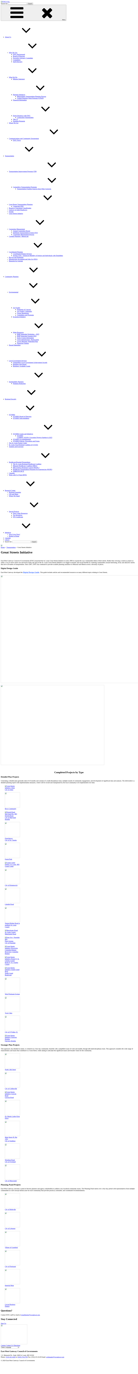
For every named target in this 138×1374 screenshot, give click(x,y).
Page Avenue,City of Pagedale (10, 942)
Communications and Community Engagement (24, 138)
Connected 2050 (18, 206)
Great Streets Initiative (16, 213)
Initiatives (8, 532)
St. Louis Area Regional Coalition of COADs (23, 445)
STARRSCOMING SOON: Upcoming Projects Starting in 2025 (34, 436)
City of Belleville (10, 1209)
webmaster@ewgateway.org (55, 1357)
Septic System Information (25, 338)
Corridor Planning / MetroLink (18, 236)
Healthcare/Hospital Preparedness (19, 462)
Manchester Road (10, 934)
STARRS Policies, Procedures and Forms (26, 441)
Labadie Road (9, 904)
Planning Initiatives (19, 95)
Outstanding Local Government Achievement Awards (30, 362)
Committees (17, 60)
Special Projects (14, 511)
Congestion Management (17, 229)
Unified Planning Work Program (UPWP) (30, 98)
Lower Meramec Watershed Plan (27, 341)
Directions (17, 1345)
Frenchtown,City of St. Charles (11, 839)
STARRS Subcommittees (21, 418)
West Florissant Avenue (12, 994)
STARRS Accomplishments (22, 439)
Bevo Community (10, 809)
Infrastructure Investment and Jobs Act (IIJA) (23, 259)
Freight (11, 212)
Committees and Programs (25, 315)
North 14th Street (10, 1069)
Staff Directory (17, 62)
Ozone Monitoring (23, 313)
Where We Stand (14, 496)
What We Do (13, 77)
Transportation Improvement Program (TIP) (23, 171)
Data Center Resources (20, 513)
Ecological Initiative (19, 317)
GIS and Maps (13, 494)
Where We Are (13, 123)
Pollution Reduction (19, 383)
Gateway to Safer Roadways (18, 210)
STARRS (12, 415)
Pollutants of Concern (24, 309)
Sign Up (3, 1323)
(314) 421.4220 (11, 1357)
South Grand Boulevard (9, 974)
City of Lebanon (10, 1228)
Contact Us (9, 1345)
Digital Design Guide (31, 572)
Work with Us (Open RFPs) (18, 475)
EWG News (17, 140)
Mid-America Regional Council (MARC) (26, 468)
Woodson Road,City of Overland (10, 1161)
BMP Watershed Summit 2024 (26, 336)
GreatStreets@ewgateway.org (30, 1315)
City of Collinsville (11, 1088)
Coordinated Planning (16, 252)
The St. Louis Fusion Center (18, 443)
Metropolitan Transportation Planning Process (31, 96)
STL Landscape (18, 517)
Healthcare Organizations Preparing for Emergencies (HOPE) (32, 469)
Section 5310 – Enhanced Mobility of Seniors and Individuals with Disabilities (38, 255)
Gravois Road (9, 1097)
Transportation (9, 156)
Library (7, 540)
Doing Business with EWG (21, 116)
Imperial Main (9, 1285)
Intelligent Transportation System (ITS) (25, 233)
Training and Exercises (16, 446)
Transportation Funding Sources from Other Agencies (34, 189)
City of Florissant (10, 1266)
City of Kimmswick (11, 885)
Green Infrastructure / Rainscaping (28, 340)
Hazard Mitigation (15, 345)
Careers (3, 1345)
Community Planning (11, 276)
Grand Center (9, 866)
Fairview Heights (10, 1041)
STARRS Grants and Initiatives (23, 434)
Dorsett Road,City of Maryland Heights (10, 817)
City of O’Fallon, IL (11, 1032)
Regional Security (10, 399)
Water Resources (18, 332)
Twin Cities (8, 1013)
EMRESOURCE (18, 471)
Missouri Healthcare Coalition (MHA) (25, 466)
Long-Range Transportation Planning (21, 204)
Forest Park (8, 859)
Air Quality (16, 308)
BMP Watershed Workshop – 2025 (28, 334)
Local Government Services (18, 361)
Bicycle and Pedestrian (16, 257)
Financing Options (23, 343)
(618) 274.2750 (23, 1357)
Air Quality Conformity (24, 311)
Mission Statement (19, 79)
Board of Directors (19, 56)
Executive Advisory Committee (23, 58)
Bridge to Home (14, 536)
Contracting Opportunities (25, 117)
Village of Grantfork (11, 1247)
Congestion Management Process (23, 234)
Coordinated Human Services (22, 254)
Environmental (13, 292)
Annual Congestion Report (21, 231)
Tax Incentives (17, 515)
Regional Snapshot (15, 492)
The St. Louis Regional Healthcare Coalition (27, 464)
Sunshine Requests (19, 121)
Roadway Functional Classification (20, 208)
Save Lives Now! (14, 534)
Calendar (12, 473)
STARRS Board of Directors (22, 416)
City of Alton (9, 790)
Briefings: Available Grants (21, 366)
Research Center (10, 490)
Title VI (15, 119)
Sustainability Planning (16, 382)
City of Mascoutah (11, 1181)
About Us (8, 37)
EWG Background (19, 54)
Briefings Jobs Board (19, 364)
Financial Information (20, 100)
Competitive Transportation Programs (25, 187)
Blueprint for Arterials (16, 261)
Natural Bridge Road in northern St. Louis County (12, 925)
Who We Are (13, 52)
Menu (63, 20)
